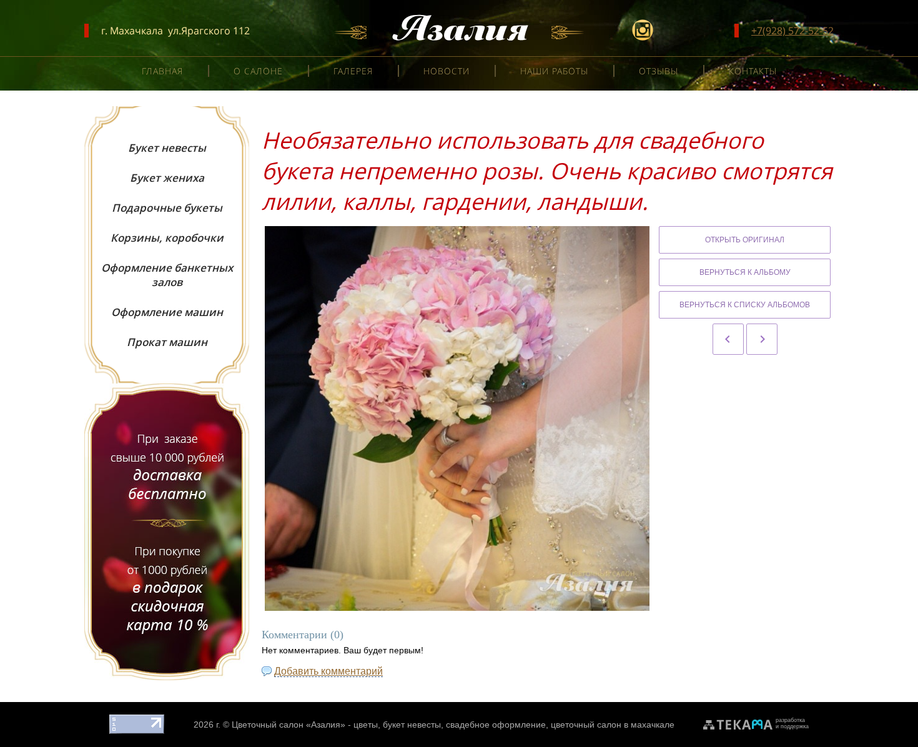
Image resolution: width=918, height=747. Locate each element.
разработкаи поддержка (792, 723)
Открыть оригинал (744, 239)
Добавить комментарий (328, 671)
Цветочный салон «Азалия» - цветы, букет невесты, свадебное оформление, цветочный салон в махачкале (453, 725)
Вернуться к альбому (745, 272)
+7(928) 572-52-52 (792, 30)
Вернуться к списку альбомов (744, 304)
